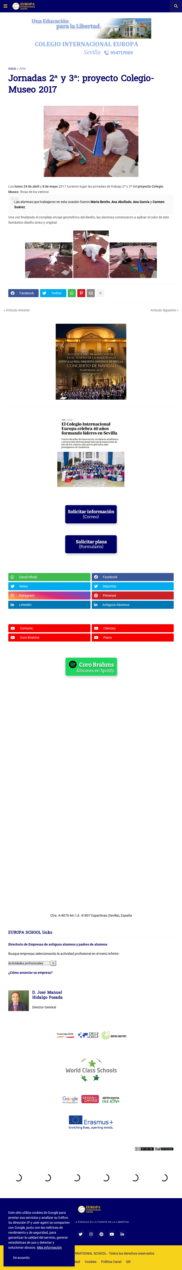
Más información (49, 1247)
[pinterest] (101, 1234)
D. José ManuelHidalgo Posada (47, 995)
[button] (5, 6)
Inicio (12, 68)
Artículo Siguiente (163, 310)
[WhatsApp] (72, 293)
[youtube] (112, 1234)
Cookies (90, 1262)
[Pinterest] (81, 293)
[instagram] (91, 1234)
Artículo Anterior (18, 310)
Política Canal (111, 1262)
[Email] (91, 293)
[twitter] (81, 1234)
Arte (22, 68)
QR (128, 1262)
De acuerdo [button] (21, 1258)
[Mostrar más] (100, 293)
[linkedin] (122, 1234)
